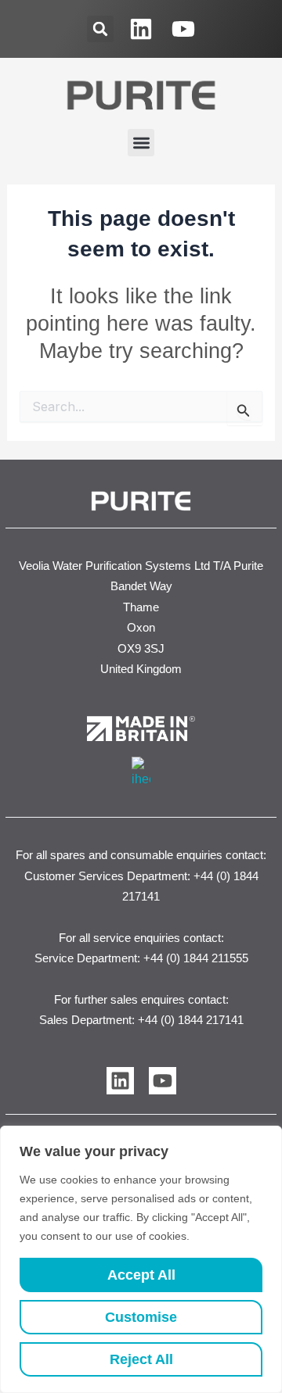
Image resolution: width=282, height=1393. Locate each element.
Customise (141, 1317)
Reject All (141, 1359)
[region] (141, 1259)
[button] (100, 29)
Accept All (141, 1275)
